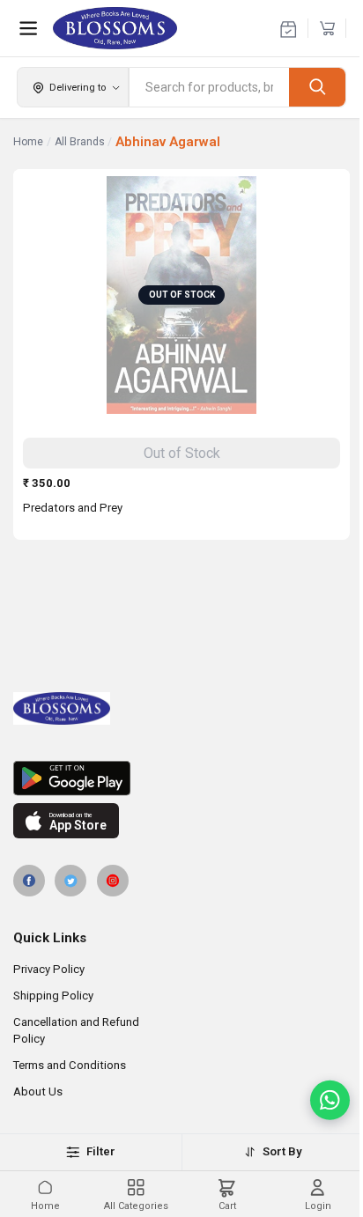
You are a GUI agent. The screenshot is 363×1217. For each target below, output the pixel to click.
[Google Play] (181, 778)
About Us (38, 1091)
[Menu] (28, 28)
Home (28, 142)
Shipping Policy (53, 995)
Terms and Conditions (69, 1065)
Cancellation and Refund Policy (76, 1030)
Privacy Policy (49, 969)
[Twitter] (70, 880)
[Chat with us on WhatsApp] (330, 1100)
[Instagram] (113, 880)
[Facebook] (29, 880)
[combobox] (209, 87)
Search (317, 86)
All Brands (80, 141)
